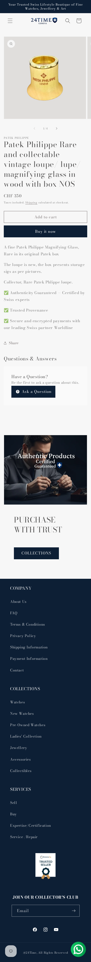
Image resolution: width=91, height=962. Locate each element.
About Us (18, 601)
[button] (10, 20)
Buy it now (45, 231)
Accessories (20, 759)
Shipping (31, 202)
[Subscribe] (73, 911)
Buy (13, 814)
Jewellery (18, 748)
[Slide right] (56, 128)
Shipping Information (29, 647)
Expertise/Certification (30, 825)
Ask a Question (36, 391)
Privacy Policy (23, 636)
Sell (13, 802)
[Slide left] (34, 128)
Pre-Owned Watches (27, 725)
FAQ (13, 613)
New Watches (22, 713)
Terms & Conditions (27, 624)
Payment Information (29, 658)
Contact (17, 670)
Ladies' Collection (26, 736)
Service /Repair (24, 837)
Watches (17, 702)
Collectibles (20, 771)
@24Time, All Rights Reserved (45, 953)
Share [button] (14, 343)
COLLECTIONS (36, 553)
